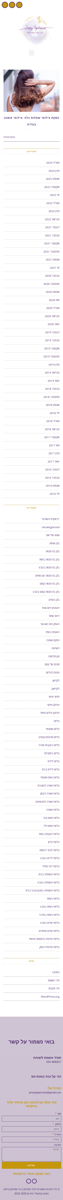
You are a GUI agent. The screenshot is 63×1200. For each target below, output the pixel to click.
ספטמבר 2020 (51, 283)
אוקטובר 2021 (51, 243)
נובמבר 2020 (52, 275)
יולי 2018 (54, 413)
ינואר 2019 (53, 380)
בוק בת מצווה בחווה (49, 559)
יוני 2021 (54, 267)
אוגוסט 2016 (52, 485)
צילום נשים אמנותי (50, 777)
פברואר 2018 (52, 429)
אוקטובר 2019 (51, 348)
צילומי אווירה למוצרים (48, 785)
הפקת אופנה (52, 640)
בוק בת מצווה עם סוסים (47, 575)
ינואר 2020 (53, 324)
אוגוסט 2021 (52, 259)
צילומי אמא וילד (51, 825)
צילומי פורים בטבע (49, 922)
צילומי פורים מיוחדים (49, 931)
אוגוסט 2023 (52, 178)
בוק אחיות (54, 543)
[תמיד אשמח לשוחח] (59, 1053)
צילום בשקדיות (51, 753)
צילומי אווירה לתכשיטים (47, 801)
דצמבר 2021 (52, 227)
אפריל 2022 (52, 203)
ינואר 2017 (53, 461)
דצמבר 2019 (52, 332)
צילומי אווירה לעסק (49, 793)
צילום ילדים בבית (50, 769)
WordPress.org (50, 996)
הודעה (57, 1144)
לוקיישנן (55, 688)
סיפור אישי (54, 696)
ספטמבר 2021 (51, 251)
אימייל (57, 1134)
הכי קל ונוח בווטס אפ (46, 1076)
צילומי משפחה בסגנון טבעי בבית (42, 890)
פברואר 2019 (52, 372)
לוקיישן (56, 680)
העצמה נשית (52, 632)
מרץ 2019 (53, 364)
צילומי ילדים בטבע (49, 858)
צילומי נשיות (53, 898)
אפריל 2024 (52, 162)
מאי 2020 (54, 300)
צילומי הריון (53, 842)
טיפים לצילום (52, 672)
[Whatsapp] (5, 5)
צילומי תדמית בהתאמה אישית (44, 939)
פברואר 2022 (52, 219)
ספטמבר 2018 (51, 397)
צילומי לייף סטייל (50, 866)
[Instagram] (12, 5)
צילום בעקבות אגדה (49, 745)
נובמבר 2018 (52, 388)
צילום (56, 721)
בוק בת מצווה (52, 551)
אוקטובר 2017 (51, 437)
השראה (55, 648)
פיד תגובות (53, 988)
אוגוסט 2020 (52, 291)
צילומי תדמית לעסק (49, 947)
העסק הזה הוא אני (50, 624)
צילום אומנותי (52, 729)
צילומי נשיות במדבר (49, 914)
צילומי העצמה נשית (49, 834)
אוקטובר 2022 (51, 187)
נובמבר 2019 (52, 340)
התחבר (55, 972)
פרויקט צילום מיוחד (49, 712)
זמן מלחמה (53, 656)
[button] (31, 53)
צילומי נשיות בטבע (49, 906)
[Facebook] (19, 5)
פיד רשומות (53, 980)
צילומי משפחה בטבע (48, 882)
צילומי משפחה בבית (48, 874)
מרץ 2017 (53, 453)
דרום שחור (54, 616)
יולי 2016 (54, 493)
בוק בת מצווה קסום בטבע (46, 591)
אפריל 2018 (52, 421)
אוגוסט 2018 (52, 405)
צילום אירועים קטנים (49, 737)
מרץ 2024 (53, 170)
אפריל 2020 (52, 308)
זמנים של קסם (52, 664)
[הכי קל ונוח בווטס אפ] (59, 1072)
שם (59, 1113)
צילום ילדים (53, 761)
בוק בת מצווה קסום (49, 583)
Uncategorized (50, 527)
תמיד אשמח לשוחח (47, 1058)
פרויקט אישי (53, 704)
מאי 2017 (54, 445)
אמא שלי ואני (52, 535)
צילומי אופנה (52, 809)
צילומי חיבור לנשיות (49, 850)
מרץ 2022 (53, 211)
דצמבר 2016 (52, 469)
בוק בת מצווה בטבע (49, 567)
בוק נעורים (54, 599)
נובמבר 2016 (52, 477)
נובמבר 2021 (52, 235)
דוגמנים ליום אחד (50, 608)
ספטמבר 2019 (51, 356)
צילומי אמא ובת (51, 818)
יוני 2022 (54, 195)
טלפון (57, 1124)
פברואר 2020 (52, 316)
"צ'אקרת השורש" (50, 519)
